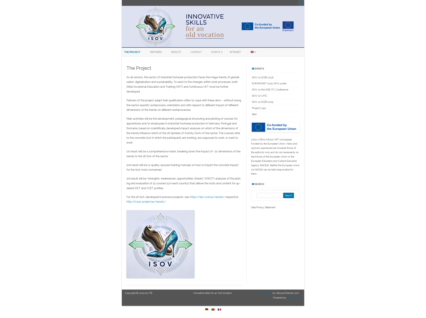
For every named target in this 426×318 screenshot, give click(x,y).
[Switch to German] (207, 309)
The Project (132, 52)
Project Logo (259, 108)
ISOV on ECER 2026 (263, 77)
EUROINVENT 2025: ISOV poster (269, 83)
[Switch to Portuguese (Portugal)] (213, 309)
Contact (196, 52)
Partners (156, 52)
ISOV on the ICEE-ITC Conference (270, 89)
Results (176, 52)
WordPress (292, 297)
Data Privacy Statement (263, 207)
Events (215, 52)
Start (254, 114)
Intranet (235, 52)
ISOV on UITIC (259, 95)
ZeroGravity (265, 293)
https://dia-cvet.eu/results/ (207, 197)
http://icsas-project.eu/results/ (146, 201)
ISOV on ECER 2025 (262, 102)
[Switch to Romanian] (219, 309)
